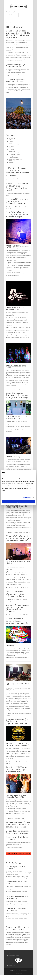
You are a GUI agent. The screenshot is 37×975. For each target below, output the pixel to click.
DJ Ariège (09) (12, 138)
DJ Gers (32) (11, 146)
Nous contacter (12, 967)
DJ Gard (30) (11, 143)
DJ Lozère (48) (12, 151)
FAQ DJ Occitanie (13, 160)
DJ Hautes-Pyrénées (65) (14, 152)
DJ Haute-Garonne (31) (14, 144)
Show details (27, 497)
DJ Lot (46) (11, 149)
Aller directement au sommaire (12, 22)
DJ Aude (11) (11, 140)
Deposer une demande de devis (15, 159)
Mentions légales (18, 973)
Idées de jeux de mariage (14, 955)
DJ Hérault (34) (12, 148)
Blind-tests (11, 957)
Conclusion (11, 162)
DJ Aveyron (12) (12, 141)
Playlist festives (12, 953)
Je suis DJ (11, 963)
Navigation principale (10, 11)
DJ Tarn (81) (11, 156)
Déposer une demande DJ (11, 851)
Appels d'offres (12, 965)
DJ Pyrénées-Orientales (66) (15, 154)
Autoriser (18, 502)
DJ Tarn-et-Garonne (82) (14, 157)
